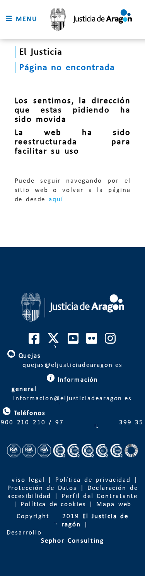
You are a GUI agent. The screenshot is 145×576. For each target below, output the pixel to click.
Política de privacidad (93, 480)
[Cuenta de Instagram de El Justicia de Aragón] (110, 341)
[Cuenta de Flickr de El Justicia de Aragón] (92, 341)
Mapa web (113, 504)
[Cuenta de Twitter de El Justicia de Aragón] (53, 341)
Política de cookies (53, 504)
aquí (56, 199)
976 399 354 (99, 422)
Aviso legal (26, 480)
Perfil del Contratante (99, 496)
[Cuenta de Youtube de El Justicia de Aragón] (73, 341)
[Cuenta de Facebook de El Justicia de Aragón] (34, 341)
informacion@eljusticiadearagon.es (72, 389)
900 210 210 (23, 422)
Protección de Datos (42, 488)
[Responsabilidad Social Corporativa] (72, 468)
